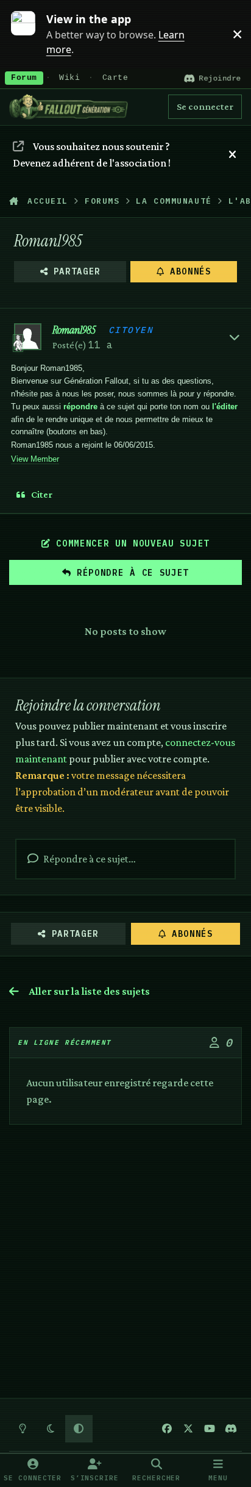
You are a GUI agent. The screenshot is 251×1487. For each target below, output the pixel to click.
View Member (35, 459)
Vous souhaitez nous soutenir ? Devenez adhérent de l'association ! (92, 154)
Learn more (29, 33)
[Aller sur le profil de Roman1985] (27, 337)
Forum (24, 78)
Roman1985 (74, 330)
